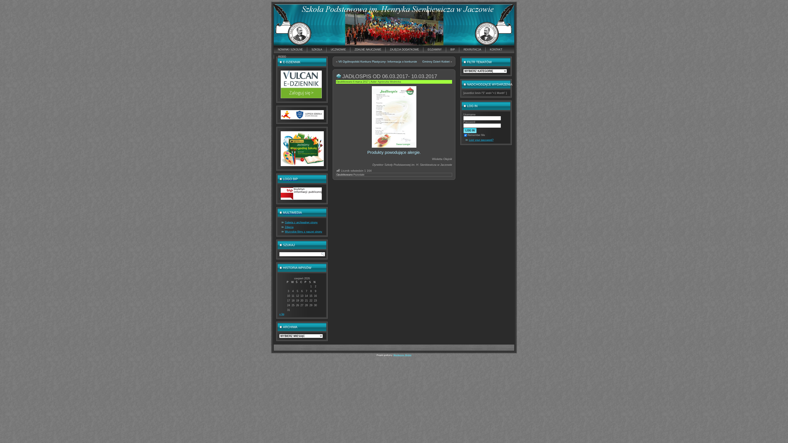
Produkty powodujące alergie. (394, 152)
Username (469, 114)
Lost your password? (481, 140)
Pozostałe (358, 174)
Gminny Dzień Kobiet (436, 61)
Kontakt (496, 49)
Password (469, 121)
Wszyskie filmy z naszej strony (303, 231)
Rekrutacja (472, 49)
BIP (452, 49)
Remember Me (476, 135)
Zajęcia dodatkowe (404, 49)
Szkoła (317, 49)
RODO (282, 56)
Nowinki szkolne (290, 49)
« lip (281, 314)
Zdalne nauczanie (368, 49)
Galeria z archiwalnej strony (301, 222)
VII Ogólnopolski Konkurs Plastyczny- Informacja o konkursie (377, 61)
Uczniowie (338, 49)
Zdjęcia (289, 227)
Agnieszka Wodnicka (389, 81)
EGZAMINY (435, 49)
